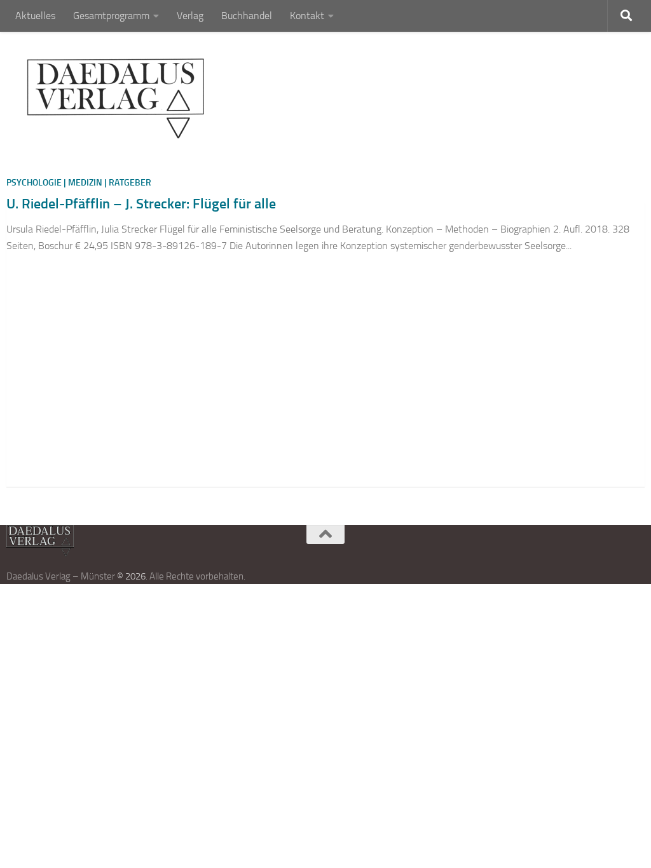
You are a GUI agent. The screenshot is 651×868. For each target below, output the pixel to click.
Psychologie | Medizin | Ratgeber (78, 182)
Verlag (190, 16)
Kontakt (307, 16)
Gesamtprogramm (111, 16)
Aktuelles (35, 16)
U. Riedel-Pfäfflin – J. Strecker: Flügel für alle (141, 203)
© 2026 (131, 576)
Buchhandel (246, 16)
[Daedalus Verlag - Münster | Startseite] (115, 98)
